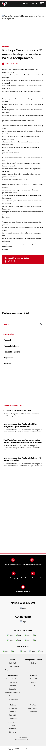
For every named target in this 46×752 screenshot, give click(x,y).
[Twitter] (30, 4)
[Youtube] (24, 4)
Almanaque (13, 708)
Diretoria (13, 686)
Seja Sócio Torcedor (12, 670)
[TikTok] (36, 4)
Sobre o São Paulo (12, 679)
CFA (33, 686)
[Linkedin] (15, 261)
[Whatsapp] (12, 261)
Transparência (13, 699)
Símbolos (12, 729)
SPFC (4, 4)
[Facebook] (26, 4)
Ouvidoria (12, 696)
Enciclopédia (12, 722)
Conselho (12, 689)
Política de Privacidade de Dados (23, 739)
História (7, 363)
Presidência (13, 682)
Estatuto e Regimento (12, 692)
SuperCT (33, 682)
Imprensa (33, 712)
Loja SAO (12, 663)
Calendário (13, 715)
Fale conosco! (33, 708)
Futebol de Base (11, 346)
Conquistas (13, 719)
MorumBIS (33, 679)
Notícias (33, 663)
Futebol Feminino (11, 352)
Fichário (12, 725)
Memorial (12, 732)
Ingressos (8, 357)
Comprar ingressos (12, 666)
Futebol (5, 46)
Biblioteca (12, 712)
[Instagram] (33, 4)
